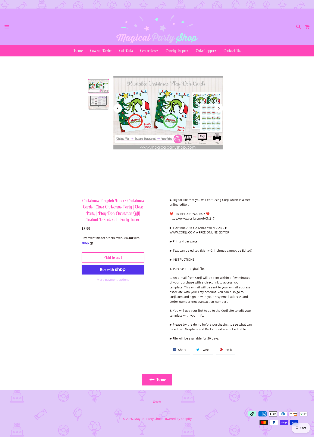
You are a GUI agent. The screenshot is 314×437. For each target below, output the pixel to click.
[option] (98, 86)
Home (78, 50)
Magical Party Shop (148, 419)
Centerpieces (149, 50)
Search (157, 402)
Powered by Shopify (177, 419)
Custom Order (101, 50)
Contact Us (232, 50)
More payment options (113, 280)
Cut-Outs (126, 50)
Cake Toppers (206, 50)
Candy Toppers (177, 50)
